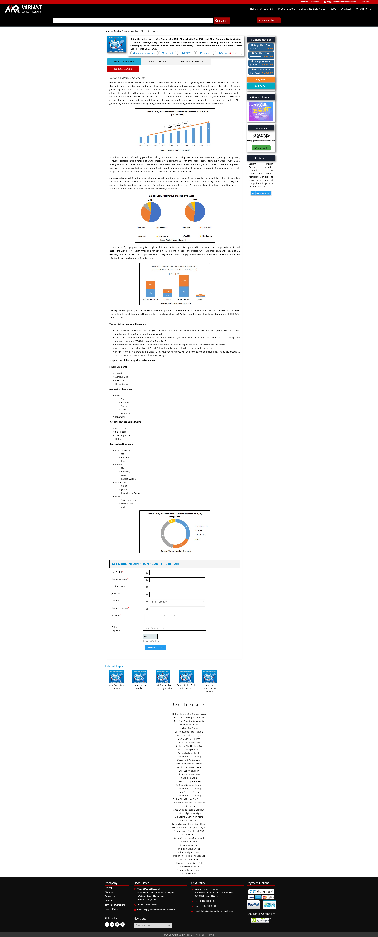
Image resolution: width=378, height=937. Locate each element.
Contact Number (120, 607)
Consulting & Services (312, 9)
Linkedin (117, 924)
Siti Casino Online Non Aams (189, 816)
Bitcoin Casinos (189, 806)
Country (116, 600)
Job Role (116, 593)
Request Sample (123, 69)
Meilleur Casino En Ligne (189, 735)
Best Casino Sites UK (189, 770)
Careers (108, 900)
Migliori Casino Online (189, 848)
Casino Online (189, 873)
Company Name (120, 579)
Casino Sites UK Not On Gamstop (189, 799)
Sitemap (109, 887)
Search (223, 20)
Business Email (120, 586)
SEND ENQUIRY (261, 147)
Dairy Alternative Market (147, 31)
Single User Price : (261, 47)
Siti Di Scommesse (189, 859)
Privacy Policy (111, 909)
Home (108, 31)
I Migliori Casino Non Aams (189, 767)
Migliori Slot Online (189, 728)
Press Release (286, 9)
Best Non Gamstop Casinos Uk (189, 717)
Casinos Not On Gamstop (189, 756)
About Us (304, 2)
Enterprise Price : (261, 63)
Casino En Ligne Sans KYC (189, 863)
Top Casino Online (189, 724)
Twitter (112, 924)
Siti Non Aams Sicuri (189, 845)
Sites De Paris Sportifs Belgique (189, 809)
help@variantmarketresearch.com (341, 2)
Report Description (124, 61)
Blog (333, 9)
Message (117, 615)
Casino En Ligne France (189, 781)
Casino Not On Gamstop (189, 760)
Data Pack (345, 9)
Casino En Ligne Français (189, 852)
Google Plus (122, 924)
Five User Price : (261, 55)
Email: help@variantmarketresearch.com (156, 909)
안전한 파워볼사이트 (189, 820)
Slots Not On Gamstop (189, 742)
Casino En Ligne (189, 777)
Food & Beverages (123, 31)
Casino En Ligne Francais (189, 870)
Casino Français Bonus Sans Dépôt (189, 823)
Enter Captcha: (114, 629)
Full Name (117, 571)
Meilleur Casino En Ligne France (189, 855)
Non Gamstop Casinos (189, 749)
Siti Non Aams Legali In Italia (189, 731)
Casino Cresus (189, 834)
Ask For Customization (192, 61)
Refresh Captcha (151, 641)
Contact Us (316, 2)
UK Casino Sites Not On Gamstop (189, 802)
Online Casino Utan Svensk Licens (189, 714)
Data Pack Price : (261, 71)
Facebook (107, 924)
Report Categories (261, 9)
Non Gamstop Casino (189, 792)
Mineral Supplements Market (209, 688)
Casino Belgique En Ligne (189, 813)
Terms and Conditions (115, 905)
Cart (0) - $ (365, 9)
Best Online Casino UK (189, 738)
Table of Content (157, 61)
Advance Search (269, 20)
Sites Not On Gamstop (189, 774)
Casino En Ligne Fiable (189, 753)
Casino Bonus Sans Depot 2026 (189, 831)
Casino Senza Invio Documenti (189, 838)
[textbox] (133, 20)
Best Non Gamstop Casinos (189, 763)
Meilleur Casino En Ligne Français (189, 827)
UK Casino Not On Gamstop (189, 745)
